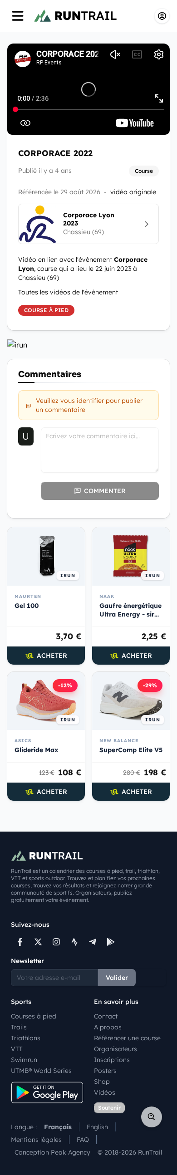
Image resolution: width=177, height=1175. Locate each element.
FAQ (83, 1140)
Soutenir (109, 1107)
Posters (105, 1071)
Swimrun (24, 1060)
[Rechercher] (151, 1117)
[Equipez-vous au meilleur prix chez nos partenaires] (88, 344)
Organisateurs (115, 1049)
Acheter (52, 655)
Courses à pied (33, 1016)
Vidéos (104, 1092)
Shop (102, 1081)
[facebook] (20, 942)
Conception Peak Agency (52, 1152)
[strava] (74, 942)
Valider (117, 978)
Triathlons (25, 1038)
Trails (19, 1027)
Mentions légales (36, 1140)
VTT (17, 1049)
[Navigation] (17, 16)
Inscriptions (112, 1060)
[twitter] (38, 942)
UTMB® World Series (41, 1071)
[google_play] (111, 942)
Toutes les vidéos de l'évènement (68, 292)
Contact (106, 1016)
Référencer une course (127, 1038)
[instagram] (56, 942)
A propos (108, 1027)
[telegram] (93, 942)
